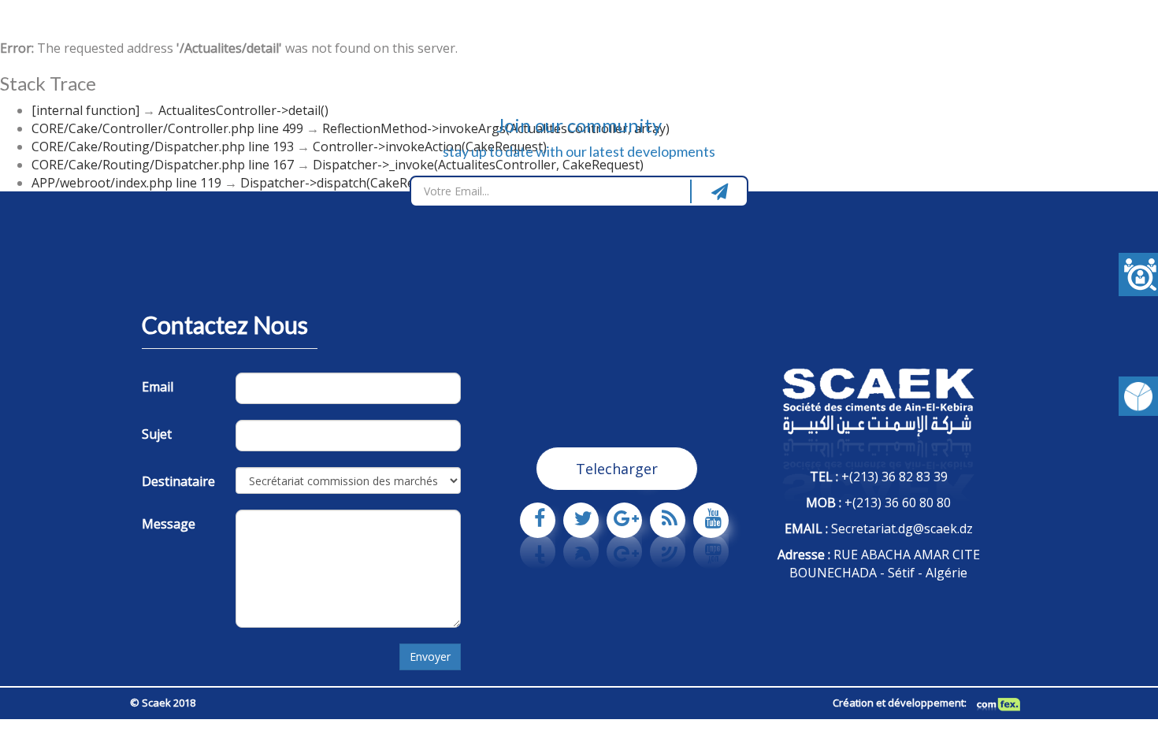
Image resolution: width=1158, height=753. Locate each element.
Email (157, 386)
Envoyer (430, 656)
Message (168, 523)
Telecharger (617, 468)
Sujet (157, 434)
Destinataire (178, 481)
